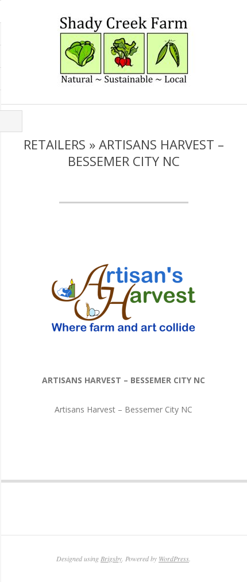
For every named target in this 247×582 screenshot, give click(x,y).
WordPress (174, 558)
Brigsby (111, 558)
